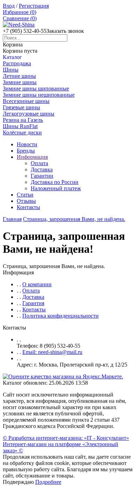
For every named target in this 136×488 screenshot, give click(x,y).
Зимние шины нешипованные (39, 95)
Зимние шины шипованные (36, 88)
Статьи (25, 195)
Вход (9, 6)
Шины (10, 70)
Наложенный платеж (56, 188)
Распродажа (17, 63)
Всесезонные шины (26, 101)
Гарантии (42, 176)
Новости (27, 144)
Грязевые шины (21, 107)
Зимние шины (20, 82)
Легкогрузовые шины (28, 114)
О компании (37, 284)
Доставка (42, 169)
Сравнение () (20, 18)
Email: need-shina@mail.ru (52, 352)
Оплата (39, 163)
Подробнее (48, 482)
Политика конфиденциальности (60, 316)
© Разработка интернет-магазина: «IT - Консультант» (66, 438)
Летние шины (19, 76)
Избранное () (19, 12)
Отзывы (26, 201)
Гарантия (33, 303)
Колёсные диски (22, 132)
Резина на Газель (23, 120)
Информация (32, 157)
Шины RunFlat (20, 126)
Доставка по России (54, 182)
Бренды (26, 151)
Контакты (28, 207)
